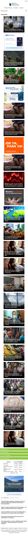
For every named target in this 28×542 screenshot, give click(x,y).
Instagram (15, 528)
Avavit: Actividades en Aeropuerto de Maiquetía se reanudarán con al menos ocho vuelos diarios (13, 512)
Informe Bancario (4, 452)
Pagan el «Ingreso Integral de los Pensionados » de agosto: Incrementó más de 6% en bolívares (13, 508)
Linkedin (11, 528)
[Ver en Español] (26, 1)
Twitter (20, 528)
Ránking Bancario (5, 449)
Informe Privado (8, 7)
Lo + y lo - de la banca (5, 455)
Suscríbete (15, 7)
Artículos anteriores (14, 494)
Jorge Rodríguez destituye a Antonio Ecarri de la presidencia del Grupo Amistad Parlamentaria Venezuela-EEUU (13, 502)
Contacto (21, 7)
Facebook (24, 528)
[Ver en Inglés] (25, 1)
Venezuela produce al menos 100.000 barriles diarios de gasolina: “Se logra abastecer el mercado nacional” (14, 522)
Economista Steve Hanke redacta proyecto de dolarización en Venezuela (12, 517)
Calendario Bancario (5, 458)
